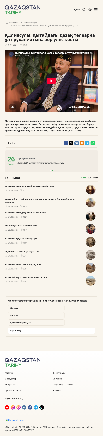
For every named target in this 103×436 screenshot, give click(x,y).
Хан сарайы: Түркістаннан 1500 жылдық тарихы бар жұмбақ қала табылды (40, 201)
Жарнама (57, 390)
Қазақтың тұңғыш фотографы (21, 238)
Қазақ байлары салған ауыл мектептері (26, 277)
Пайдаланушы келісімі (63, 384)
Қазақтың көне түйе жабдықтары (23, 264)
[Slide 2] (52, 170)
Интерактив (10, 384)
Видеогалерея (30, 23)
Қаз (76, 9)
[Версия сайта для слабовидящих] (90, 9)
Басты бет (13, 23)
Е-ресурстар (10, 379)
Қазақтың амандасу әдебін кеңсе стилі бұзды (29, 186)
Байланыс (57, 379)
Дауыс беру (15, 330)
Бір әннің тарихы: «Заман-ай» (21, 225)
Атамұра (9, 373)
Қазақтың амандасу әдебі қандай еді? (25, 212)
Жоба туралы (59, 373)
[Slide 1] (50, 170)
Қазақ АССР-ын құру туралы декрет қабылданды (40, 162)
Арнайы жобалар (13, 390)
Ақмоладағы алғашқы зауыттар (22, 251)
